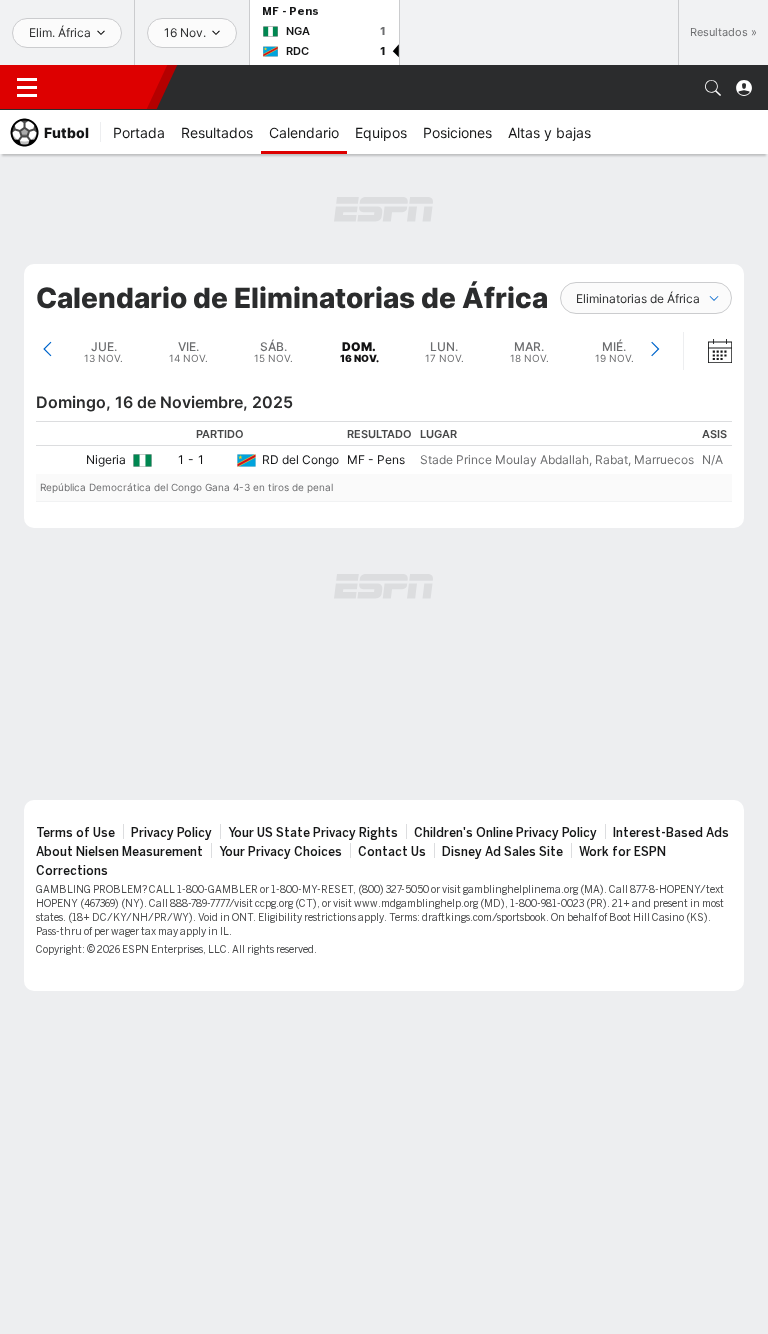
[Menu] (27, 88)
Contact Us (392, 852)
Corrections (72, 871)
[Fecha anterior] (47, 351)
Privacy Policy (171, 833)
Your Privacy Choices (280, 852)
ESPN (105, 87)
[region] (384, 461)
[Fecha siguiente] (654, 351)
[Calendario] (707, 351)
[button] (713, 88)
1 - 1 (191, 459)
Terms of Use (75, 833)
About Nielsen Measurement (119, 852)
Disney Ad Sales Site (502, 852)
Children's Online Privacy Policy (505, 833)
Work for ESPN (622, 852)
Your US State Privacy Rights (313, 833)
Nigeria (106, 459)
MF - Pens (376, 459)
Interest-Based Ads (671, 833)
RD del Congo (300, 459)
